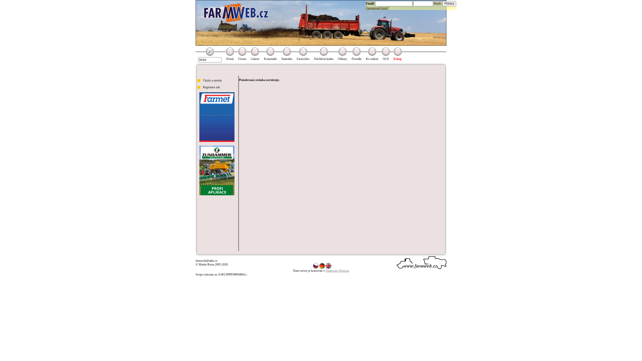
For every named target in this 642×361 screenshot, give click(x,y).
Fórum (242, 59)
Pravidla (356, 59)
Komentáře (270, 59)
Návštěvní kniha (323, 59)
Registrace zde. (212, 87)
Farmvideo (303, 59)
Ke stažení (372, 59)
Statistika (286, 59)
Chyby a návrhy (212, 80)
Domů (230, 59)
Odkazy (342, 59)
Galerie (255, 59)
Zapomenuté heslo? (377, 8)
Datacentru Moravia (337, 271)
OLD (386, 59)
